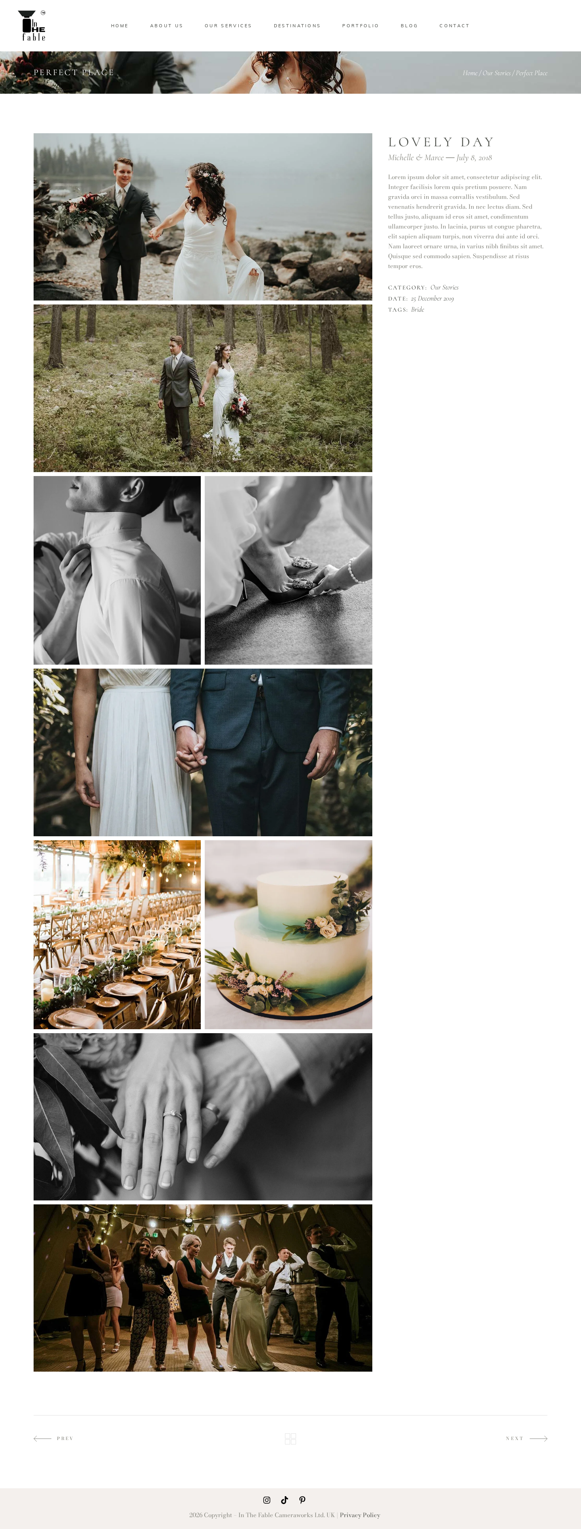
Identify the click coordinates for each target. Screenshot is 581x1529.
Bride (417, 310)
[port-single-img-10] (203, 752)
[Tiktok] (284, 1500)
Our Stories (497, 72)
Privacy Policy (360, 1515)
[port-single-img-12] (288, 934)
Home (470, 72)
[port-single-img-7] (203, 388)
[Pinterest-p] (302, 1500)
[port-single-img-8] (117, 570)
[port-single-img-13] (203, 1116)
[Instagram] (267, 1500)
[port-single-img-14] (203, 1288)
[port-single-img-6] (203, 217)
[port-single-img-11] (117, 934)
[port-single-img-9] (288, 570)
